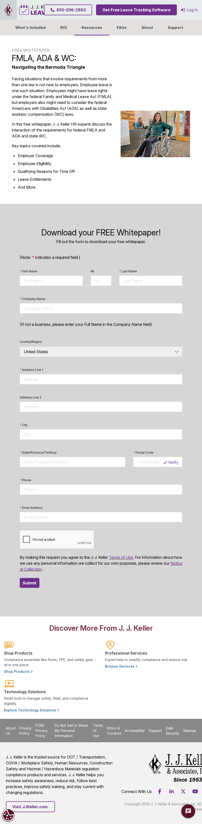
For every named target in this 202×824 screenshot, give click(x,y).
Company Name (32, 299)
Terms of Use (121, 557)
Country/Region (31, 342)
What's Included (30, 27)
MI (92, 271)
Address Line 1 (31, 370)
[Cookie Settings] (8, 815)
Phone (25, 480)
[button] (147, 27)
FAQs (122, 27)
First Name (28, 271)
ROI (63, 27)
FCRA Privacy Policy (41, 730)
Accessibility (135, 730)
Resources (92, 27)
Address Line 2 (30, 397)
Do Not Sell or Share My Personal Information (71, 730)
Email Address (31, 508)
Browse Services (120, 666)
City (24, 425)
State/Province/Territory (38, 452)
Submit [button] (29, 582)
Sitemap (189, 730)
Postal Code (143, 452)
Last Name (128, 271)
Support (175, 27)
